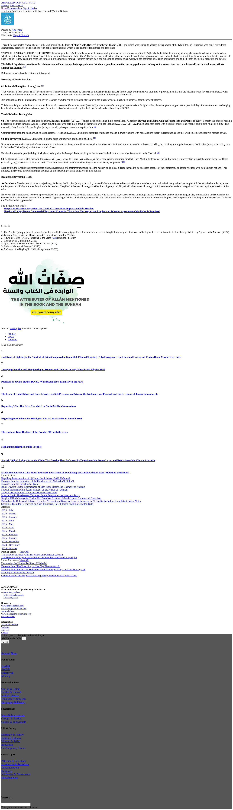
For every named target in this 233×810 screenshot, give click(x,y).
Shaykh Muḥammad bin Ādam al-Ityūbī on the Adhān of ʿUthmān (34, 489)
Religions (6, 770)
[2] (42, 85)
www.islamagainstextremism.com (16, 613)
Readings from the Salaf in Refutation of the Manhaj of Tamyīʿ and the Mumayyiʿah (43, 569)
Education (7, 744)
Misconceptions (10, 767)
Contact (4, 632)
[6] (123, 161)
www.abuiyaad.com (12, 592)
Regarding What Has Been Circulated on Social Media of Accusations (38, 406)
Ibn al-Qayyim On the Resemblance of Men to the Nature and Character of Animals (43, 486)
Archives (12, 339)
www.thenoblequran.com (12, 605)
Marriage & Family (12, 734)
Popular (11, 333)
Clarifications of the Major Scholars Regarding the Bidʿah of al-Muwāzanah (39, 575)
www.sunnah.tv (8, 616)
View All (24, 551)
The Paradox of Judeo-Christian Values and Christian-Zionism (32, 554)
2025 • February (10, 534)
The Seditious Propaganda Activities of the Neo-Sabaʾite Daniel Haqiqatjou (39, 557)
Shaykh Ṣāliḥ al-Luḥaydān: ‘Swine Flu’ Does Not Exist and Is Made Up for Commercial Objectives (51, 498)
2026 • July (7, 510)
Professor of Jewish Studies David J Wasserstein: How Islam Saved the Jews (42, 381)
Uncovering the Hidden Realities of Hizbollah (24, 563)
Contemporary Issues (13, 747)
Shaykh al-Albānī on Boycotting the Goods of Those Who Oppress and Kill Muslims (49, 208)
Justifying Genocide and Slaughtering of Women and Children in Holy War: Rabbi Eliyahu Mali (53, 369)
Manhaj (5, 676)
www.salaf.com (8, 611)
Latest (11, 336)
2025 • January (9, 538)
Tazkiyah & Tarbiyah (13, 698)
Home (4, 8)
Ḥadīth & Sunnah (11, 692)
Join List (5, 630)
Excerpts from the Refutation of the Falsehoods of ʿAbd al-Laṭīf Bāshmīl (37, 481)
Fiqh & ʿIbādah (30, 8)
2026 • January (9, 517)
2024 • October (9, 548)
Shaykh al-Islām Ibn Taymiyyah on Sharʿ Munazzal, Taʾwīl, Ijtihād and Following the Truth (47, 504)
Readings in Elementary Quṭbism (17, 572)
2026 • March (9, 513)
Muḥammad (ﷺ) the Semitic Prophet (21, 446)
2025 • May (8, 524)
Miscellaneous (9, 777)
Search (19, 5)
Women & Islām (10, 741)
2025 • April (8, 527)
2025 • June (8, 520)
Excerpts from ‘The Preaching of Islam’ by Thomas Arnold (30, 566)
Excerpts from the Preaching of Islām (19, 484)
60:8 (54, 237)
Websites (5, 627)
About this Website (9, 624)
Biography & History (13, 702)
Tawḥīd (5, 666)
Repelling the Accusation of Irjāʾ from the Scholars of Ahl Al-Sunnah (35, 478)
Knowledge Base (14, 8)
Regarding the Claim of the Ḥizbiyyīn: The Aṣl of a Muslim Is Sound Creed (41, 418)
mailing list (15, 328)
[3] (95, 126)
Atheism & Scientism (13, 760)
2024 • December (10, 541)
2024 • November (11, 545)
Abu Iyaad (17, 29)
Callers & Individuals (13, 721)
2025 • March (9, 531)
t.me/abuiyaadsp (10, 597)
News (13, 5)
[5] (158, 152)
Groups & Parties (11, 718)
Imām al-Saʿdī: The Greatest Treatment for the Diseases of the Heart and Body (40, 495)
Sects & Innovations (13, 715)
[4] (94, 138)
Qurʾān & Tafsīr (10, 688)
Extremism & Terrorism (15, 764)
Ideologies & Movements (15, 774)
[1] (24, 67)
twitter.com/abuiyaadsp (13, 595)
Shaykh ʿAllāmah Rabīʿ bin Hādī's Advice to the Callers (29, 492)
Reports (5, 5)
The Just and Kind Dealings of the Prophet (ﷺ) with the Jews (34, 432)
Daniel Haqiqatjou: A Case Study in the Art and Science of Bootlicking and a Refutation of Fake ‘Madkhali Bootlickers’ (65, 472)
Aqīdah (5, 669)
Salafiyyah (7, 672)
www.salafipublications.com (13, 608)
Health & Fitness (11, 738)
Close (5, 642)
